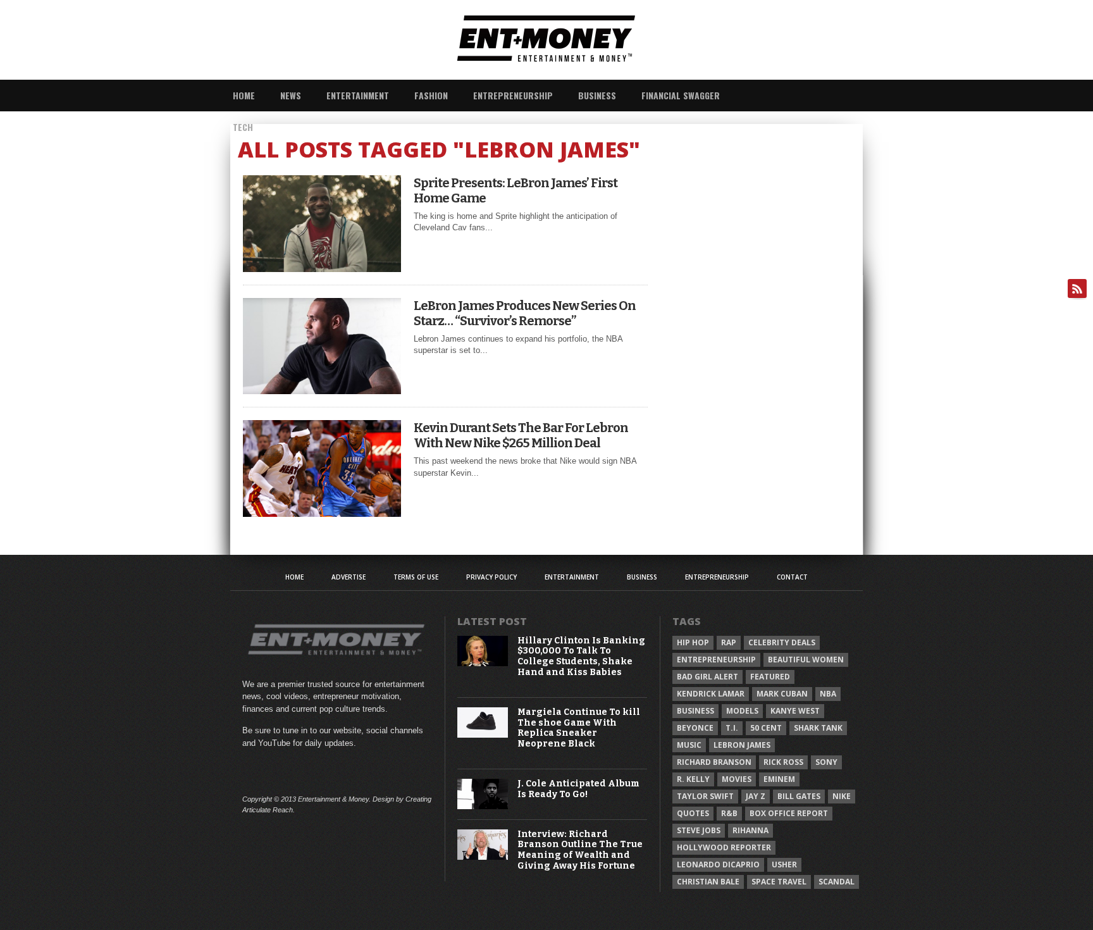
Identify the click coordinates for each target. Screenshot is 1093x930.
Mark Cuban (782, 693)
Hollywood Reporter (724, 847)
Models (742, 710)
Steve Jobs (698, 830)
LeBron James (741, 745)
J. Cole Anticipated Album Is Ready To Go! (578, 789)
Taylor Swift (705, 796)
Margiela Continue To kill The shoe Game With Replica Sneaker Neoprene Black (578, 728)
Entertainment (357, 95)
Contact (792, 577)
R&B (729, 813)
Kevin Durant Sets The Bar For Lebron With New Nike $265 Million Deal (521, 435)
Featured (770, 676)
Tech (243, 126)
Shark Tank (818, 727)
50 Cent (766, 727)
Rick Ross (783, 762)
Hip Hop (693, 642)
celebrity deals (781, 642)
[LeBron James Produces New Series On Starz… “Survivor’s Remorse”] (322, 390)
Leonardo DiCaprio (718, 864)
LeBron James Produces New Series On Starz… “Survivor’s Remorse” (525, 313)
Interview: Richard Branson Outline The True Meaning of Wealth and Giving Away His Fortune (580, 850)
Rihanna (750, 830)
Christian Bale (708, 881)
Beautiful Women (806, 659)
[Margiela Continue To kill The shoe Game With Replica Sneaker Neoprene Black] (482, 735)
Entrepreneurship (513, 95)
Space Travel (778, 881)
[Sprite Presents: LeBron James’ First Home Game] (322, 268)
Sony (826, 762)
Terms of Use (415, 577)
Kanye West (795, 710)
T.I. (732, 727)
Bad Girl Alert (707, 676)
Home (244, 95)
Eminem (779, 779)
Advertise (348, 577)
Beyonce (695, 727)
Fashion (431, 95)
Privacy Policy (491, 577)
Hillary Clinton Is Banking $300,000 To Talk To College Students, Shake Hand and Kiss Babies (581, 657)
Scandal (836, 881)
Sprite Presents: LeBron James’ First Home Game (515, 190)
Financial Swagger (680, 95)
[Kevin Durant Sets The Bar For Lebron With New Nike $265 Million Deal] (322, 513)
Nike (841, 796)
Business (597, 95)
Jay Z (755, 796)
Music (689, 745)
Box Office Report (789, 813)
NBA (828, 693)
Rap (728, 642)
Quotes (693, 813)
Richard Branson (714, 762)
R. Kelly (693, 779)
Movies (736, 779)
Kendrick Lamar (710, 693)
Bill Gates (798, 796)
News (290, 95)
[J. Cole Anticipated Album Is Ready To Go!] (482, 806)
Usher (784, 864)
